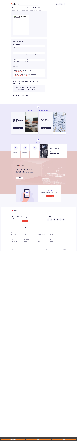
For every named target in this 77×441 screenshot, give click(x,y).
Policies (12, 249)
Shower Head (51, 232)
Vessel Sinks (31, 10)
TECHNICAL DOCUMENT (30, 87)
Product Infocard (29, 89)
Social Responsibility (26, 239)
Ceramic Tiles (15, 7)
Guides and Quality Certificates (41, 234)
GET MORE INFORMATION (17, 128)
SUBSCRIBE (25, 221)
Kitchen (28, 7)
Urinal (50, 239)
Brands (34, 7)
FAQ (37, 239)
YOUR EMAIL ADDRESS (15, 221)
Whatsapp (38, 241)
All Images (17, 17)
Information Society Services (62, 249)
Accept (64, 439)
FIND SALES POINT (54, 153)
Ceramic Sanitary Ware (22, 10)
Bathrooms (22, 7)
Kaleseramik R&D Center (27, 229)
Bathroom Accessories (53, 229)
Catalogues (38, 232)
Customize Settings (13, 439)
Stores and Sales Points (40, 236)
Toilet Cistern (51, 234)
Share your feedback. (18, 71)
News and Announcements (27, 232)
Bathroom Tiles (13, 234)
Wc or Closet (12, 236)
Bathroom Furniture (13, 232)
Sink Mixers (51, 237)
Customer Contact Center (40, 237)
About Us (25, 234)
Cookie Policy (64, 437)
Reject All (38, 439)
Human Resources (26, 236)
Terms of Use (46, 249)
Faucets (12, 229)
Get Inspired (40, 7)
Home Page (13, 10)
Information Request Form (40, 229)
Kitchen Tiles (12, 239)
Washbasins (27, 10)
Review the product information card (21, 75)
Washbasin (51, 236)
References (25, 237)
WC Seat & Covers (13, 237)
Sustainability (25, 241)
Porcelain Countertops (14, 241)
